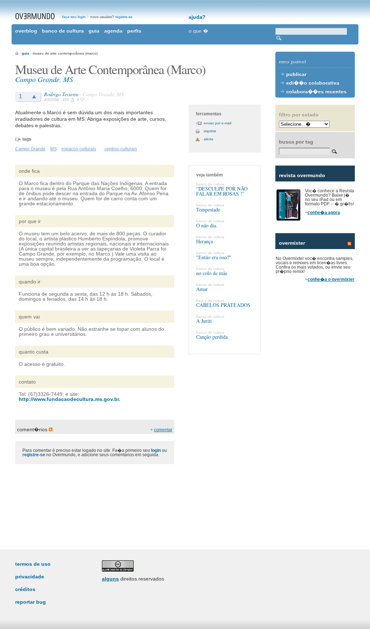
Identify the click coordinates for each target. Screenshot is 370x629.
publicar (296, 74)
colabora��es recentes (316, 91)
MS (68, 79)
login (156, 450)
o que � (198, 31)
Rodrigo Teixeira (61, 94)
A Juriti (204, 320)
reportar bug (30, 602)
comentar (163, 429)
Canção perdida (212, 336)
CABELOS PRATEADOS (223, 304)
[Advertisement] (315, 412)
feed (349, 243)
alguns (110, 579)
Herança (204, 241)
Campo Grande (37, 79)
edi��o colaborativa (312, 83)
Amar (202, 289)
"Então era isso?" (213, 257)
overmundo (35, 16)
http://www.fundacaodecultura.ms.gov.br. (69, 399)
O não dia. (207, 225)
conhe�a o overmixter (330, 279)
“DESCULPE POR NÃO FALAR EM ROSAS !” (222, 191)
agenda (113, 31)
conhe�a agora (323, 212)
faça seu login (74, 17)
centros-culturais (120, 148)
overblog (26, 31)
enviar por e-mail (217, 123)
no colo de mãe (211, 273)
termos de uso (33, 564)
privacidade (29, 576)
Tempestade (208, 209)
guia (94, 31)
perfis (134, 31)
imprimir (210, 131)
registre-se (124, 17)
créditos (25, 589)
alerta (208, 139)
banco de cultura (63, 31)
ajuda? (197, 17)
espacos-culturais (78, 148)
